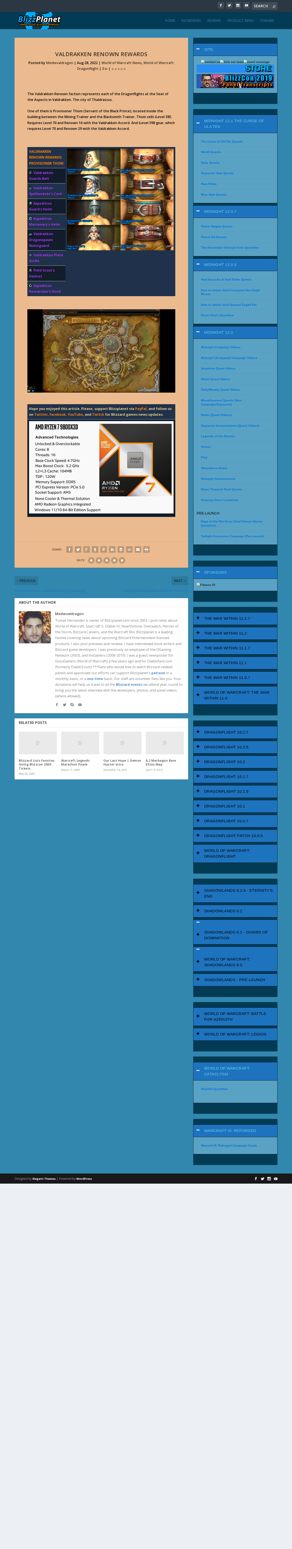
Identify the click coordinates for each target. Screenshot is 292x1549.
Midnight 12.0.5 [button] (220, 265)
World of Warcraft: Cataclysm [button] (227, 1071)
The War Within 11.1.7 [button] (227, 648)
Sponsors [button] (215, 572)
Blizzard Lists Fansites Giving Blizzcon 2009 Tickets (37, 764)
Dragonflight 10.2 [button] (224, 762)
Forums (267, 21)
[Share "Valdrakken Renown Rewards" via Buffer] (121, 549)
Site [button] (208, 49)
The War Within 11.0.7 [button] (227, 677)
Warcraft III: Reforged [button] (230, 1131)
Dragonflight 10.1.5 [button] (226, 791)
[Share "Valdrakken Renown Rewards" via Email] (138, 549)
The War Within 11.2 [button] (225, 633)
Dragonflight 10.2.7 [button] (226, 732)
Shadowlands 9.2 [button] (223, 911)
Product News (240, 21)
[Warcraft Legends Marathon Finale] (80, 743)
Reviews (214, 21)
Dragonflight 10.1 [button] (224, 806)
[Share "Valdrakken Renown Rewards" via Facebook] (69, 549)
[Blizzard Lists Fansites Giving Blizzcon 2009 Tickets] (38, 743)
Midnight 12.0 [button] (218, 332)
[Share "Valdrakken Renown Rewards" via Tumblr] (95, 549)
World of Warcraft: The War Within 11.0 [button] (237, 695)
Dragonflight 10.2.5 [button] (226, 747)
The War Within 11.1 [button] (225, 663)
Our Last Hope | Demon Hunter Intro (122, 762)
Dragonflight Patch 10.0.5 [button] (233, 836)
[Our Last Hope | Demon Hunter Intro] (122, 743)
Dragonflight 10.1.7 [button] (226, 776)
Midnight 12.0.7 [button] (220, 211)
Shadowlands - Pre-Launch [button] (234, 980)
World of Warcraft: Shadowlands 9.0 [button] (227, 962)
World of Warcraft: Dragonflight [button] (227, 853)
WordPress (84, 1179)
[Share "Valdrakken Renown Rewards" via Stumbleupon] (129, 549)
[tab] (235, 50)
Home (170, 21)
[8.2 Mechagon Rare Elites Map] (165, 743)
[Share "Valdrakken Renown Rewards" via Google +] (86, 549)
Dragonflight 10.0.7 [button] (226, 821)
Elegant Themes (44, 1179)
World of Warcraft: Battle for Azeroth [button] (235, 1017)
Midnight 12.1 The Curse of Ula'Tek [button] (234, 124)
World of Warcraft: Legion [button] (235, 1034)
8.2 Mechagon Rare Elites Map (161, 762)
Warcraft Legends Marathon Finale (75, 762)
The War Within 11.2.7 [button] (227, 618)
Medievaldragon (59, 62)
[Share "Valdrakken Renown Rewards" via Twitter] (78, 549)
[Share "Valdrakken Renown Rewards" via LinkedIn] (112, 549)
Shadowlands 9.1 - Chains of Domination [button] (236, 935)
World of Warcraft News (122, 62)
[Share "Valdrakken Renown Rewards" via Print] (146, 549)
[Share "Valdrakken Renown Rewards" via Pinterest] (103, 549)
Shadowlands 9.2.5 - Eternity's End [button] (238, 893)
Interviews (191, 21)
